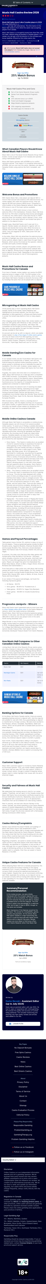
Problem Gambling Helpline (23, 1139)
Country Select (8, 1160)
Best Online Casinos (23, 1066)
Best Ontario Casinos (23, 1071)
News (23, 1062)
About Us (23, 1096)
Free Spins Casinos (23, 1052)
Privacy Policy (23, 1082)
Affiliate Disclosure (9, 19)
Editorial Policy (23, 1115)
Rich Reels (7, 680)
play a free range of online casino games (28, 335)
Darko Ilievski (13, 1001)
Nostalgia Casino (9, 673)
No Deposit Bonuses (23, 1048)
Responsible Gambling (23, 1125)
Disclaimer (23, 1087)
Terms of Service (23, 1091)
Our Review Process (32, 40)
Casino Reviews (23, 1057)
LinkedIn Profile (18, 1024)
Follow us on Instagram (24, 1152)
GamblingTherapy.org (23, 1135)
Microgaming (20, 120)
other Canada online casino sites (15, 609)
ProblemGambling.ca (23, 1130)
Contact (23, 1101)
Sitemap (23, 1105)
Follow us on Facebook (24, 1147)
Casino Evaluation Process (23, 1110)
